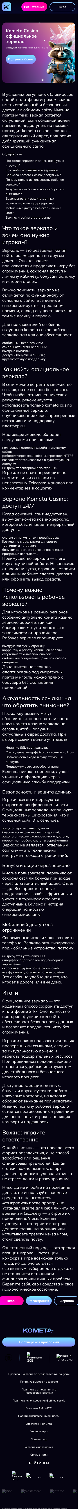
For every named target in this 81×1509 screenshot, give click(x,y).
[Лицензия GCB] (34, 1357)
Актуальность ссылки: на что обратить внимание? (35, 191)
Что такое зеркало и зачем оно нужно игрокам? (35, 163)
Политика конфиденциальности (38, 1416)
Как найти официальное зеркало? (32, 170)
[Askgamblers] (35, 1475)
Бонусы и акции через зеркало (30, 203)
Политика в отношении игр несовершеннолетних (39, 1391)
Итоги (10, 213)
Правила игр (39, 1439)
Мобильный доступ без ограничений (33, 208)
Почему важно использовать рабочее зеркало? (35, 182)
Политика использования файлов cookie (39, 1400)
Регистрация (34, 7)
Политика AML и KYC (38, 1408)
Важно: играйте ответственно (28, 217)
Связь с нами (38, 1454)
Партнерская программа (39, 1342)
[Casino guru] (17, 1475)
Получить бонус (21, 59)
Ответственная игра (39, 1423)
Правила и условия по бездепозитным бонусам (39, 1374)
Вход (62, 7)
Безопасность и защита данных (30, 199)
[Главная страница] (6, 6)
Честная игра (38, 1431)
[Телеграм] (64, 1357)
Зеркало (67, 1301)
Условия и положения (39, 1447)
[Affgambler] (58, 1475)
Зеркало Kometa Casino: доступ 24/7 (33, 175)
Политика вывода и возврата (39, 1381)
